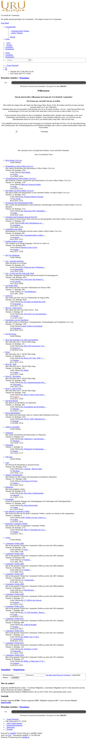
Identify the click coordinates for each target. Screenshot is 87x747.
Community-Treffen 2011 (14, 618)
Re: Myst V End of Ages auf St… (33, 395)
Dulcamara (17, 304)
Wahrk (15, 507)
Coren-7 (16, 397)
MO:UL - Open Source (13, 308)
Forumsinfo (9, 499)
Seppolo (16, 237)
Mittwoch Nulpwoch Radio (31, 184)
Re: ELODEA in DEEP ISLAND (33, 302)
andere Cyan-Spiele (12, 427)
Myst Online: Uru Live (13, 160)
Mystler (16, 316)
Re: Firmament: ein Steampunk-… (33, 449)
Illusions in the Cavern (29, 247)
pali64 (15, 520)
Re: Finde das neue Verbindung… (33, 267)
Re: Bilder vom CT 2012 (30, 637)
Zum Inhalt (5, 23)
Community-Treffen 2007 (14, 574)
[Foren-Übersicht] (13, 12)
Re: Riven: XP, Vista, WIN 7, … (33, 358)
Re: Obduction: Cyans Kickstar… (33, 439)
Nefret (15, 174)
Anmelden (9, 55)
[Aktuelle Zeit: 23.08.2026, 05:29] (6, 69)
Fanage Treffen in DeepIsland (31, 326)
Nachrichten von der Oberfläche (16, 320)
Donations (24, 78)
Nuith (15, 614)
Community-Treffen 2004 (14, 543)
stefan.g (16, 483)
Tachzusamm (18, 269)
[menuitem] (19, 31)
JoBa (15, 186)
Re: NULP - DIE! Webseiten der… (33, 419)
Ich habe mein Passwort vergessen (58, 675)
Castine (15, 372)
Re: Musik (25, 370)
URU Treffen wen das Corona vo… (34, 517)
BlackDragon (29, 590)
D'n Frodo (17, 199)
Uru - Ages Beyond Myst (14, 261)
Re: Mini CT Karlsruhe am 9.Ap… (33, 530)
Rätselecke (9, 487)
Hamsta (27, 560)
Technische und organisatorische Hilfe (19, 203)
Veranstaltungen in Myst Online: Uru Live (20, 178)
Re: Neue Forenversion (29, 505)
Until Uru (8, 296)
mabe (15, 213)
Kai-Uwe (16, 348)
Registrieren (9, 57)
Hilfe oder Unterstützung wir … (32, 223)
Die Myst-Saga (10, 334)
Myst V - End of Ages (13, 389)
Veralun (16, 249)
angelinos (16, 225)
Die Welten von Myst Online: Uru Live (19, 191)
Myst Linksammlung (12, 413)
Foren (7, 39)
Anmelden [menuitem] (9, 47)
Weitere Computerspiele (14, 475)
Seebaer (16, 360)
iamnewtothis (6, 702)
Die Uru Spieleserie (12, 255)
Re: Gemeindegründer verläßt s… (33, 235)
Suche (7, 53)
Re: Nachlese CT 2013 (29, 649)
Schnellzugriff (10, 27)
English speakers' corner (14, 241)
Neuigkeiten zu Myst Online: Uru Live (19, 166)
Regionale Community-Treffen (16, 524)
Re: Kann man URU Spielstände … (34, 211)
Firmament (9, 445)
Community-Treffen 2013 (14, 643)
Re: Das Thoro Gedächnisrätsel (32, 493)
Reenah (16, 421)
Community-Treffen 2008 (14, 584)
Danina (15, 532)
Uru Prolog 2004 (11, 285)
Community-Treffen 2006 (14, 564)
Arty (9, 735)
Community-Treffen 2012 (14, 631)
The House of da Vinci (29, 481)
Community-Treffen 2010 (14, 606)
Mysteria (16, 441)
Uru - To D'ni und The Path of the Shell (19, 273)
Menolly (16, 409)
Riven (7, 352)
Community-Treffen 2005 (14, 554)
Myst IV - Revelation (13, 376)
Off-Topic (9, 457)
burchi (15, 451)
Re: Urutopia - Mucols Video (31, 469)
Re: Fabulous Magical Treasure (32, 197)
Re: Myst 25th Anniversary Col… (33, 346)
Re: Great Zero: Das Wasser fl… (32, 279)
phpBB (12, 733)
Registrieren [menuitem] (9, 49)
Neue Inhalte (25, 172)
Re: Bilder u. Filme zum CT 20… (33, 661)
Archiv (7, 538)
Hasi (26, 549)
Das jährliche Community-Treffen (17, 511)
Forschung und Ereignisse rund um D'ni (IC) (21, 217)
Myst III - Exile (10, 364)
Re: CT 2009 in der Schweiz (31, 600)
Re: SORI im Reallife (28, 625)
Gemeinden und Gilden (13, 229)
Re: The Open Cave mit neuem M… (34, 314)
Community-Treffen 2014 (14, 655)
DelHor (27, 570)
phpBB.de (25, 737)
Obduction (9, 433)
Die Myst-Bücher (11, 401)
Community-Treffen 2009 (14, 594)
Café (7, 463)
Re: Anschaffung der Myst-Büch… (33, 407)
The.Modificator (30, 292)
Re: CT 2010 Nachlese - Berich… (33, 612)
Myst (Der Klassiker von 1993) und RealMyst (21, 340)
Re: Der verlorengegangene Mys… (33, 382)
